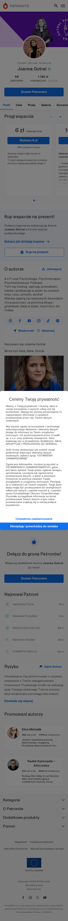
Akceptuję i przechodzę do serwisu (34, 526)
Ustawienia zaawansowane (34, 518)
